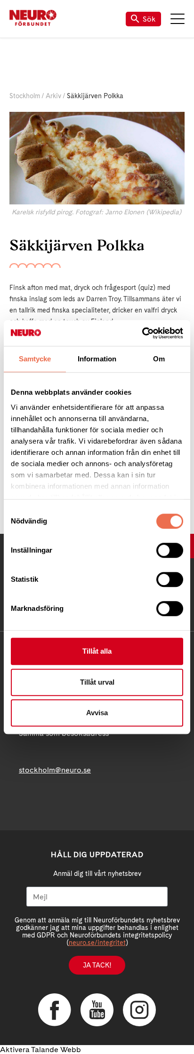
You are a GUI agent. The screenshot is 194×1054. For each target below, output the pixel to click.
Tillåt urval (97, 682)
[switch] (169, 550)
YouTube (97, 1009)
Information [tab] (97, 359)
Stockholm (24, 96)
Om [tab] (159, 359)
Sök (149, 19)
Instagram (139, 1009)
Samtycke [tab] (35, 359)
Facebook (54, 1009)
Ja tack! (97, 965)
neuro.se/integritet (97, 942)
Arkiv (53, 96)
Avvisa (97, 713)
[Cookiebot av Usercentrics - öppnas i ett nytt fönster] (142, 333)
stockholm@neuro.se (55, 769)
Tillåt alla (97, 651)
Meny (177, 19)
